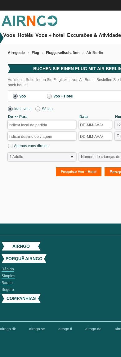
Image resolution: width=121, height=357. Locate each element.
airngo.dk (8, 329)
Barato (7, 283)
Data (83, 117)
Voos (9, 35)
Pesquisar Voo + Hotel (78, 172)
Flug (35, 53)
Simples (8, 276)
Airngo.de (16, 53)
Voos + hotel (50, 35)
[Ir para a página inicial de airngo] (29, 25)
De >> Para (18, 117)
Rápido (8, 269)
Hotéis (25, 35)
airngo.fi (65, 329)
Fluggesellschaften (62, 53)
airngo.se (37, 329)
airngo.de (93, 329)
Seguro (8, 289)
